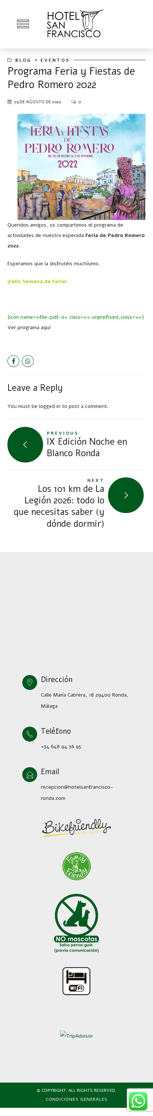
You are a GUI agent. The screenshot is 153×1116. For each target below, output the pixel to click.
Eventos (55, 60)
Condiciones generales (77, 1099)
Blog (23, 60)
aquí (46, 327)
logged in (50, 406)
